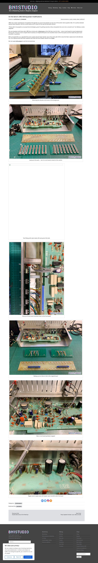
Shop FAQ (79, 544)
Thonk (52, 38)
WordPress (17, 538)
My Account (80, 540)
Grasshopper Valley (47, 540)
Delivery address (46, 542)
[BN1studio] (23, 9)
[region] (18, 551)
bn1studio (23, 19)
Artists (61, 536)
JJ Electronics (41, 31)
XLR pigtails (19, 41)
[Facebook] (42, 500)
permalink (19, 506)
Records (61, 538)
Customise (9, 557)
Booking (61, 542)
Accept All (28, 557)
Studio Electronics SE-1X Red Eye (20, 514)
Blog (60, 7)
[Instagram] (48, 500)
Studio (61, 540)
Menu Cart (79, 7)
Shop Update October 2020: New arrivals (71, 514)
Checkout (79, 538)
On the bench (18, 503)
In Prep (44, 538)
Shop (69, 7)
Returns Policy (80, 550)
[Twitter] (45, 500)
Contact (64, 7)
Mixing (50, 7)
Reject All (18, 557)
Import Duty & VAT (81, 546)
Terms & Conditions (81, 548)
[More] (51, 500)
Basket (78, 536)
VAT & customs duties (63, 1)
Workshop (55, 7)
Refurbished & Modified (48, 536)
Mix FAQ (61, 544)
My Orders (79, 542)
